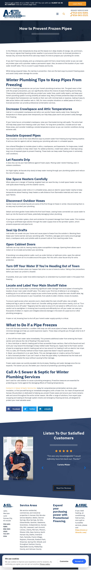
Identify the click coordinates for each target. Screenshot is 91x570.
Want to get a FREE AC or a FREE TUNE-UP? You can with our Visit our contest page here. (34, 4)
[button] (43, 14)
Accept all (79, 561)
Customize (64, 561)
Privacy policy (45, 564)
